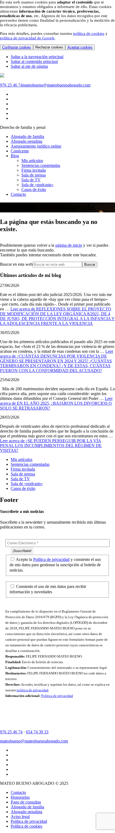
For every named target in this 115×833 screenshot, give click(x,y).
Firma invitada (23, 469)
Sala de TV (20, 478)
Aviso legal (20, 816)
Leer (57, 316)
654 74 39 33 (37, 732)
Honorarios (20, 797)
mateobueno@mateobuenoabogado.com (56, 85)
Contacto (18, 792)
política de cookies (88, 33)
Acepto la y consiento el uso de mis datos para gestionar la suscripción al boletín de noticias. (55, 564)
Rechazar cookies (49, 47)
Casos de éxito (23, 488)
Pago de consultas (26, 802)
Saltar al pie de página (29, 66)
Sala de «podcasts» (27, 483)
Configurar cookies (16, 47)
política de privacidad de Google (27, 38)
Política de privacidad (51, 559)
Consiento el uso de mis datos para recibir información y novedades (48, 589)
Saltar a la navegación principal (37, 56)
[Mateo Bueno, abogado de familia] (2, 76)
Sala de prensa (23, 474)
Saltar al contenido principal (34, 61)
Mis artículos (21, 459)
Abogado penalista (26, 811)
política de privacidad (32, 690)
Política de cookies (26, 826)
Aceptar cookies (80, 47)
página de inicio (68, 245)
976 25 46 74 (11, 85)
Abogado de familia (27, 807)
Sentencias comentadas (30, 464)
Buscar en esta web (16, 264)
